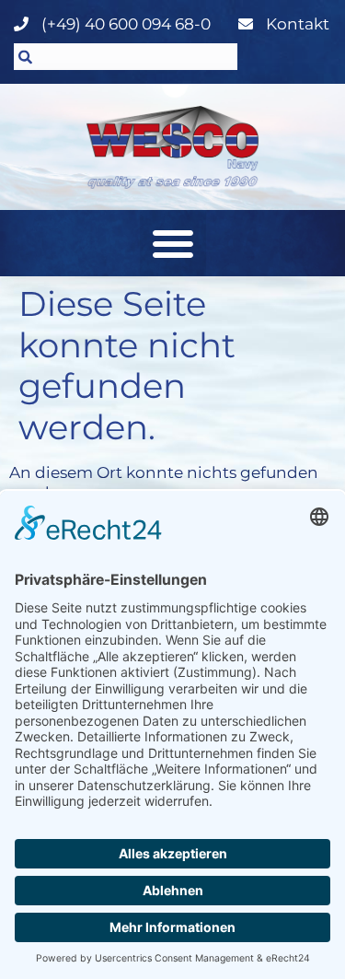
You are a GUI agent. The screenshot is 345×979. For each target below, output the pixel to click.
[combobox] (125, 56)
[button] (173, 243)
